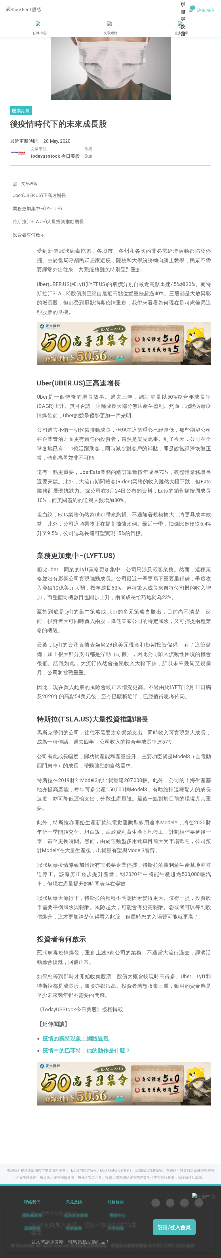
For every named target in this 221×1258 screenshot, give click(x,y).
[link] (124, 343)
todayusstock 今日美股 (55, 156)
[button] (110, 359)
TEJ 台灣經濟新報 (83, 1170)
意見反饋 (74, 1202)
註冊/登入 (206, 10)
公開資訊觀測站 (147, 1170)
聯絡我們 (32, 1202)
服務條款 (116, 1202)
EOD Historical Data (116, 1170)
